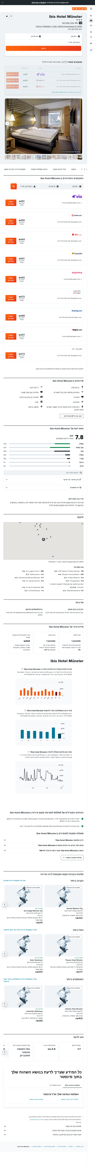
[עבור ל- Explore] (91, 32)
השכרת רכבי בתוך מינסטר (69, 1099)
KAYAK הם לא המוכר (73, 1126)
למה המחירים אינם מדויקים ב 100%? (67, 1134)
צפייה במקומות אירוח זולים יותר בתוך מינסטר (20, 930)
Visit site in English (39, 3)
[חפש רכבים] (91, 25)
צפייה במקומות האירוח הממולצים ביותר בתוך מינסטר (20, 980)
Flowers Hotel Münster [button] (74, 960)
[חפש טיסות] (91, 15)
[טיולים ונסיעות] (91, 43)
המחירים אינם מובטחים (37, 1119)
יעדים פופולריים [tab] (55, 1085)
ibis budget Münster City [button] (33, 911)
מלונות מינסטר (36, 1146)
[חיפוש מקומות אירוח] (91, 20)
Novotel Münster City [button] (75, 908)
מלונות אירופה (62, 1146)
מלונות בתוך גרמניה (49, 1146)
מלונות (71, 1146)
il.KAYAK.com (79, 1146)
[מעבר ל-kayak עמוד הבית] (79, 8)
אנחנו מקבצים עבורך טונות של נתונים (66, 1130)
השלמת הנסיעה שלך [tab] (72, 1085)
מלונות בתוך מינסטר (36, 1099)
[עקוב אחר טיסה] (91, 37)
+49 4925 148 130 (75, 29)
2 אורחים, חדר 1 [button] (74, 42)
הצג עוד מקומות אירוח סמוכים (14, 880)
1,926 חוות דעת (68, 23)
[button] (2, 2)
